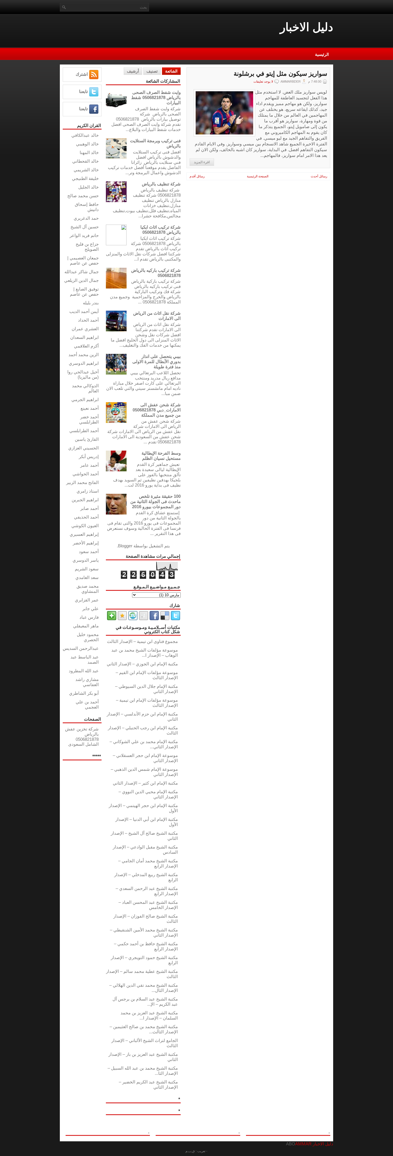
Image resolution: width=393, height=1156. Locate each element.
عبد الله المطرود (84, 670)
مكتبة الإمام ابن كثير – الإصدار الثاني (145, 783)
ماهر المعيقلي (86, 625)
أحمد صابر (89, 508)
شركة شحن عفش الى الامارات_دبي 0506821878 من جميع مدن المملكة (157, 409)
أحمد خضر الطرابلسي (89, 419)
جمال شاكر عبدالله (81, 271)
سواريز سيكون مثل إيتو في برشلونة (280, 74)
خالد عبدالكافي (85, 135)
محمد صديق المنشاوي (88, 589)
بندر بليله (91, 302)
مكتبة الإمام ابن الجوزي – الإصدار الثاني (142, 663)
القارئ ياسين (87, 439)
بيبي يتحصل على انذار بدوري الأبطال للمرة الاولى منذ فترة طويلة (156, 361)
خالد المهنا (89, 152)
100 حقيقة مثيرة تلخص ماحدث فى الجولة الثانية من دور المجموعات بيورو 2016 (155, 501)
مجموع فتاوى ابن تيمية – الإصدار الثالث (142, 641)
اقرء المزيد (202, 162)
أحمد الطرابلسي (84, 430)
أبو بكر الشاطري (84, 693)
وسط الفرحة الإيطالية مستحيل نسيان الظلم (161, 456)
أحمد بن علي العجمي (87, 704)
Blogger (125, 545)
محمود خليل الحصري (88, 637)
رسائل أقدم (197, 176)
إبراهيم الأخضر (86, 542)
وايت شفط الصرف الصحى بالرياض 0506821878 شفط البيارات (156, 97)
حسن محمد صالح (83, 195)
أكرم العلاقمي (86, 345)
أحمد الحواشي (86, 473)
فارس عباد (89, 617)
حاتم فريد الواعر (84, 235)
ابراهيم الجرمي (85, 399)
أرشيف (133, 71)
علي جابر (90, 608)
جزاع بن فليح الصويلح (87, 247)
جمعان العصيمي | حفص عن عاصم (83, 260)
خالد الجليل (88, 187)
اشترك (82, 74)
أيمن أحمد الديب (84, 311)
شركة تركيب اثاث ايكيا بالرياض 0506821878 (160, 230)
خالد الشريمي (86, 169)
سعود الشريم (87, 568)
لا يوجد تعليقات (263, 81)
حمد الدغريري (86, 218)
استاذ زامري (88, 491)
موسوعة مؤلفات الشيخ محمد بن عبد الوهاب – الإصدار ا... (144, 653)
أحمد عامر (89, 465)
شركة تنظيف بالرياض (161, 183)
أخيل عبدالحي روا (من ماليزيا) (83, 374)
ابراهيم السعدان (84, 337)
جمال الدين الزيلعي (81, 280)
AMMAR (303, 1143)
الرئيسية (322, 54)
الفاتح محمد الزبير (82, 482)
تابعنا (83, 91)
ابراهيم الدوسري (84, 363)
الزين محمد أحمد (83, 354)
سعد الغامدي (87, 577)
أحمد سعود (89, 551)
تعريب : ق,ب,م (195, 1151)
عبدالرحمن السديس (81, 648)
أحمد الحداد (88, 320)
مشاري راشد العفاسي (87, 682)
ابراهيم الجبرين (85, 499)
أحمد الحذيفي (86, 517)
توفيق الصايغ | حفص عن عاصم (84, 291)
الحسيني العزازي (83, 447)
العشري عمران (85, 328)
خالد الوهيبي (87, 143)
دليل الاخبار (306, 27)
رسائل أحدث (319, 176)
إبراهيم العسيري (84, 534)
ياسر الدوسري (86, 560)
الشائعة (171, 71)
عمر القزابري (87, 599)
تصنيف (152, 71)
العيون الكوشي (85, 525)
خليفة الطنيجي (85, 178)
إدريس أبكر (89, 456)
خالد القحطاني (85, 161)
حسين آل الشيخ (84, 226)
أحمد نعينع (90, 408)
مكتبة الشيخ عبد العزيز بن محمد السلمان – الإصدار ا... (149, 1015)
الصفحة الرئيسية (257, 176)
